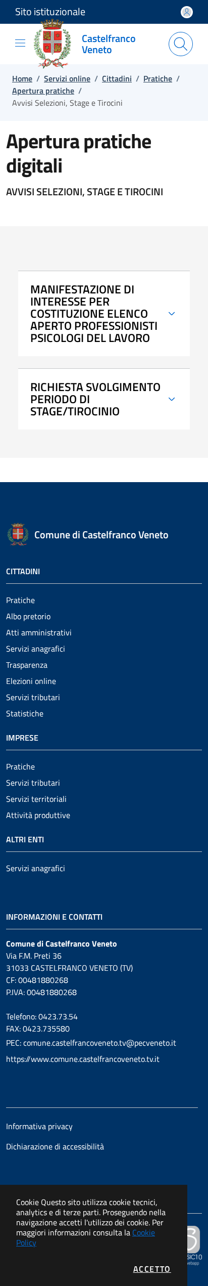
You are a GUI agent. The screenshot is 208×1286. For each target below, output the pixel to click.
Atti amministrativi (39, 632)
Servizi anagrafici (35, 648)
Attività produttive (38, 815)
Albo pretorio (28, 616)
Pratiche (20, 600)
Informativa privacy (39, 1126)
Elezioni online (31, 681)
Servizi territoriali (36, 799)
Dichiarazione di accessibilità (55, 1146)
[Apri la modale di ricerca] (181, 44)
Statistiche (24, 713)
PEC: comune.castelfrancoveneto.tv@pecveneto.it (91, 1043)
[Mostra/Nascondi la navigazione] (20, 43)
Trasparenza (26, 665)
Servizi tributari (33, 697)
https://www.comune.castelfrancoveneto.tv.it (83, 1059)
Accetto (152, 1269)
